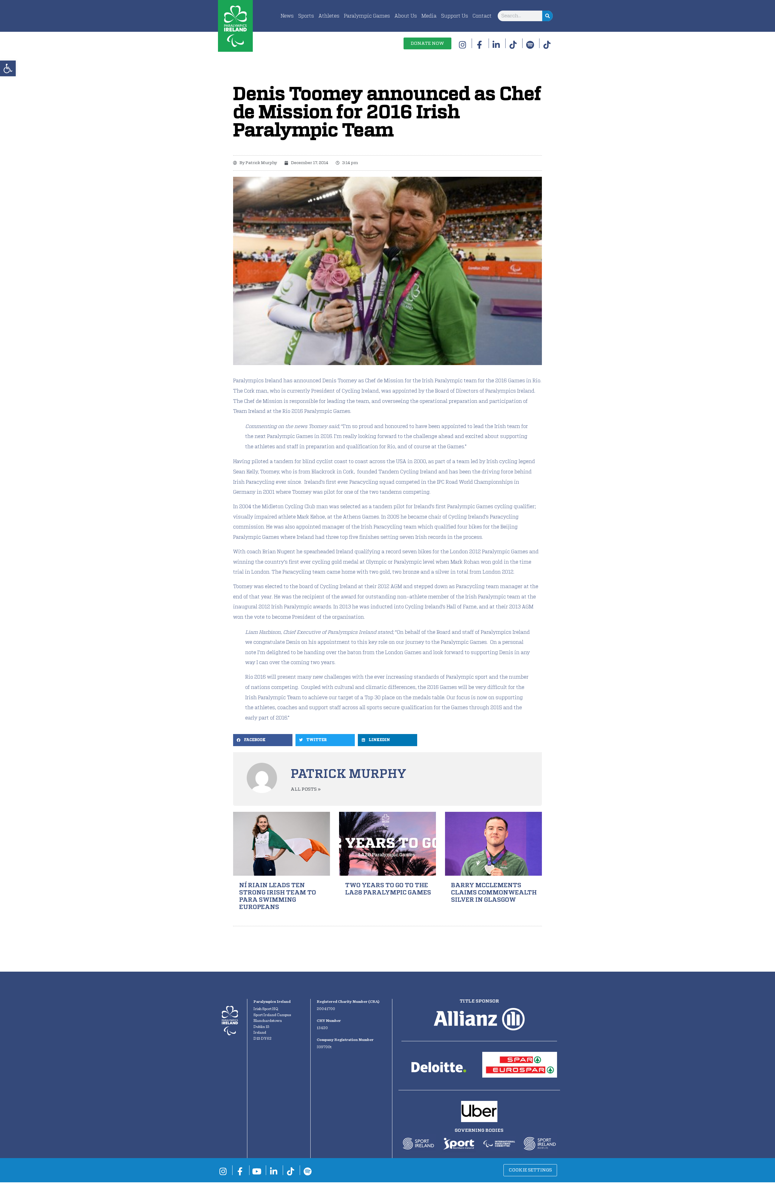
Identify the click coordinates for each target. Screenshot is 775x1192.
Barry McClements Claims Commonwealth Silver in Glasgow (494, 892)
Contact (482, 16)
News (287, 16)
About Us (405, 16)
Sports (306, 16)
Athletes (328, 16)
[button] (8, 68)
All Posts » (306, 789)
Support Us (454, 16)
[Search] (547, 16)
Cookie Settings (530, 1170)
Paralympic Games (367, 16)
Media (429, 16)
